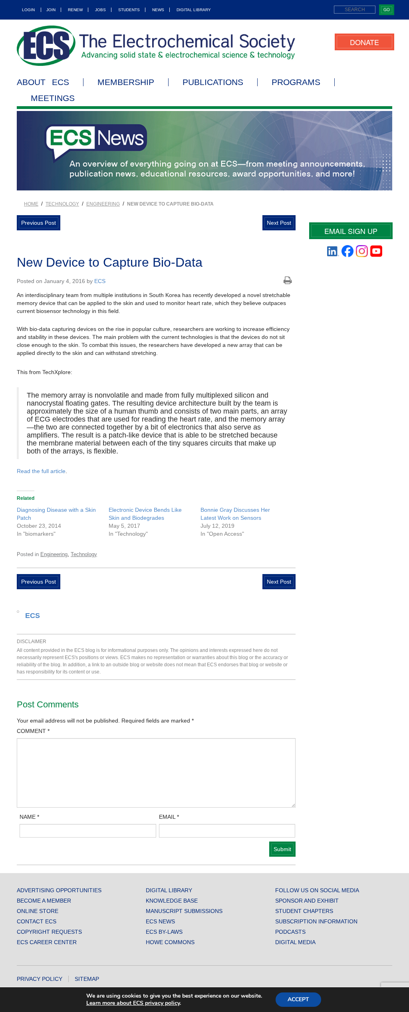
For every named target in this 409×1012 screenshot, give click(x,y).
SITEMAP (87, 979)
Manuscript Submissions (184, 911)
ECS (99, 281)
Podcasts (290, 932)
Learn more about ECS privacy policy (133, 1003)
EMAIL (169, 817)
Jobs (100, 10)
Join (51, 10)
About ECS (43, 82)
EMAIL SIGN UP (350, 231)
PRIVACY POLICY (39, 979)
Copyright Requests (49, 932)
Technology (62, 204)
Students (129, 10)
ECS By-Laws (164, 932)
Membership (125, 82)
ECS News (160, 921)
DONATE (364, 42)
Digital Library (194, 10)
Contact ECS (36, 921)
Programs (296, 82)
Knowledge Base (172, 900)
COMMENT (33, 731)
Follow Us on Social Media (317, 890)
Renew (75, 10)
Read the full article (41, 471)
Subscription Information (316, 921)
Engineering (103, 204)
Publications (213, 82)
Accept (298, 999)
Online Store (37, 911)
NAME (29, 817)
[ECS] (156, 46)
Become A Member (44, 900)
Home (31, 204)
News (158, 10)
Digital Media (295, 942)
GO (386, 9)
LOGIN (28, 10)
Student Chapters (304, 911)
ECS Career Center (47, 942)
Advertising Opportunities (59, 890)
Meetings (53, 98)
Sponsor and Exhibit (307, 900)
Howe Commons (170, 942)
